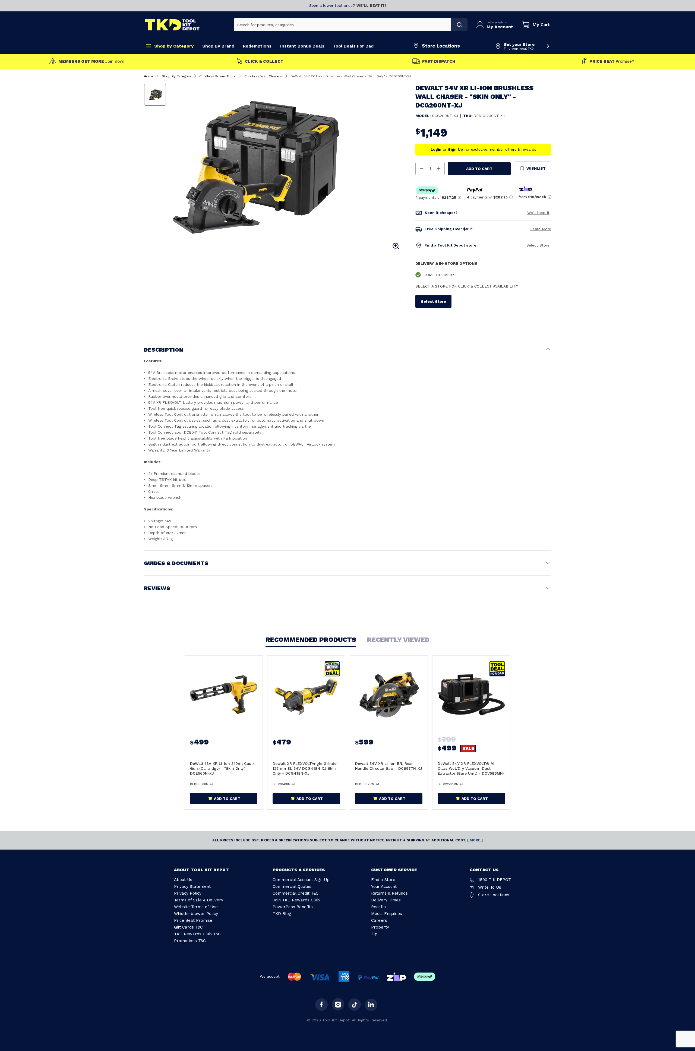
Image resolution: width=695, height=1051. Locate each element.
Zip (374, 934)
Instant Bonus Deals (302, 46)
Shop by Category (174, 46)
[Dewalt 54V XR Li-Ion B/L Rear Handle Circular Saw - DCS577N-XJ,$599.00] (388, 694)
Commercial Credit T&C (295, 893)
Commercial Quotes (292, 886)
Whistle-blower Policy (196, 913)
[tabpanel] (285, 167)
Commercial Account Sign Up (301, 879)
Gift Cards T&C (188, 927)
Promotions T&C (190, 940)
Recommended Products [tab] (311, 639)
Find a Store (383, 879)
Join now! (91, 61)
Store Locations (441, 46)
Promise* (611, 61)
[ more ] (475, 840)
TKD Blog (282, 913)
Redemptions (257, 46)
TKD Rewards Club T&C (197, 934)
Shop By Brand (218, 46)
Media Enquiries (386, 913)
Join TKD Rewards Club (296, 900)
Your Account (384, 886)
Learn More (540, 229)
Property (380, 927)
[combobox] (342, 24)
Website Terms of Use (196, 906)
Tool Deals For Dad (353, 46)
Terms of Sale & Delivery (198, 900)
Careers (379, 920)
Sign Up (455, 149)
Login (490, 22)
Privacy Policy (187, 893)
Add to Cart (479, 168)
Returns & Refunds (389, 893)
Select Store (537, 245)
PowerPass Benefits (293, 906)
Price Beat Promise (193, 920)
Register (501, 22)
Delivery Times (386, 900)
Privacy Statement (192, 886)
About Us (183, 879)
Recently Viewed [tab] (398, 639)
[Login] (481, 24)
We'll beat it (538, 212)
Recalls (378, 906)
